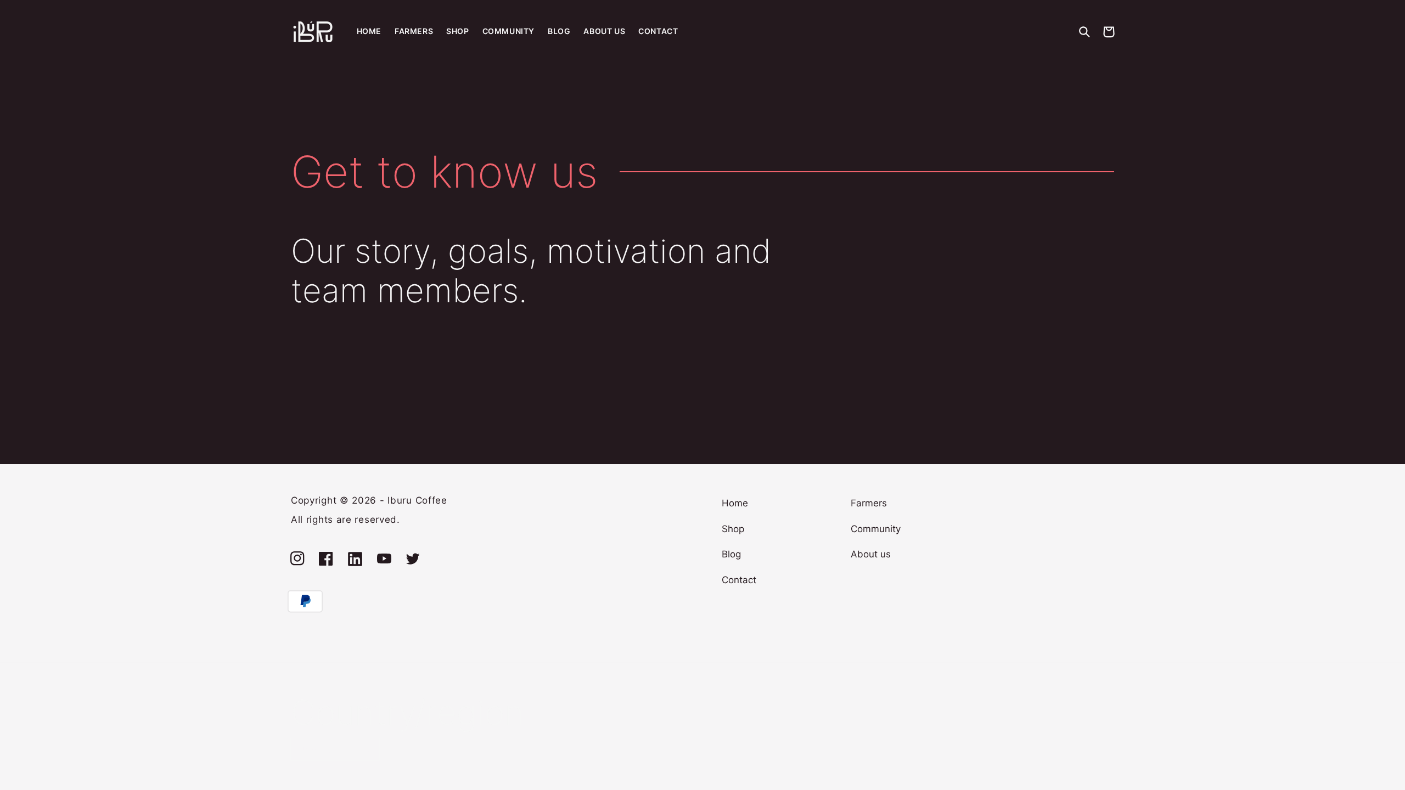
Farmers (869, 503)
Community (876, 528)
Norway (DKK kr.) (328, 749)
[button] (1084, 32)
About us (871, 554)
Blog (731, 554)
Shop (733, 528)
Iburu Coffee (417, 500)
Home (735, 503)
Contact (739, 579)
